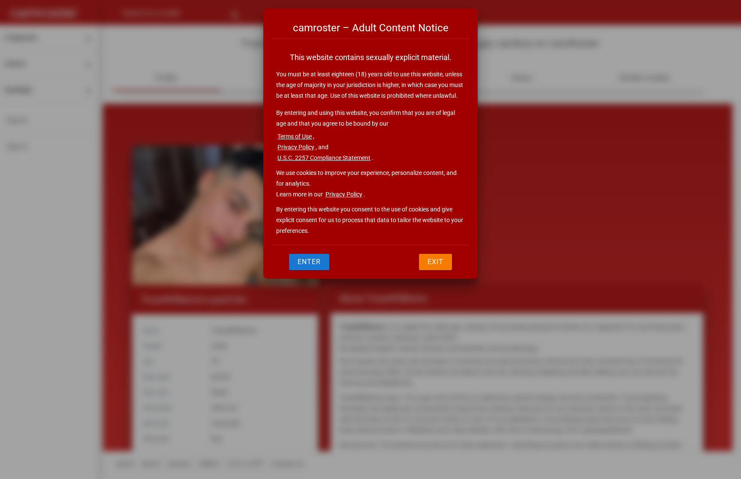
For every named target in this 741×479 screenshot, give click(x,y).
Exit (435, 262)
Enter (309, 262)
